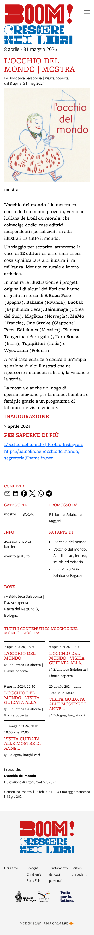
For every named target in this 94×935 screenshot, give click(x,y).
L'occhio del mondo (70, 541)
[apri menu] (87, 11)
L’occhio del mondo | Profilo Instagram (43, 444)
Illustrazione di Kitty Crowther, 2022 (30, 775)
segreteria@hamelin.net (28, 458)
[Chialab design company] (47, 919)
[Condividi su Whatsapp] (41, 493)
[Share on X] (32, 493)
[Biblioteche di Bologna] (47, 897)
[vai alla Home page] (47, 837)
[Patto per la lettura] (69, 897)
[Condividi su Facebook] (24, 493)
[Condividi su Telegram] (49, 493)
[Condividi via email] (7, 493)
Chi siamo (11, 868)
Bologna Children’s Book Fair (34, 874)
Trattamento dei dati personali (58, 874)
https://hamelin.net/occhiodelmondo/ (41, 451)
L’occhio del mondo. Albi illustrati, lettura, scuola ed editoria (70, 555)
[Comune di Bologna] (24, 897)
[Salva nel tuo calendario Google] (16, 493)
